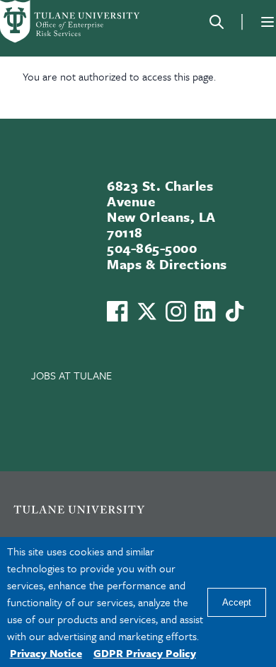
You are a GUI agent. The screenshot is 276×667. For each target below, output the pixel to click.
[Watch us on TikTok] (234, 311)
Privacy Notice (46, 653)
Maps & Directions (166, 263)
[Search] (216, 21)
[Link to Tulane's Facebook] (176, 311)
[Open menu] (267, 21)
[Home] (71, 21)
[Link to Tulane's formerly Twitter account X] (147, 311)
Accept (236, 602)
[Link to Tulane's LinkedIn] (205, 311)
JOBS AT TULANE (71, 375)
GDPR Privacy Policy (144, 653)
